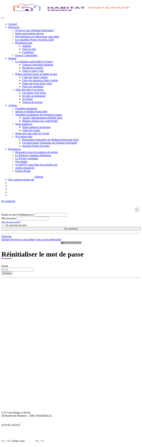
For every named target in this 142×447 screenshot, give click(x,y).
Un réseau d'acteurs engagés (23, 295)
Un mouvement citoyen (21, 292)
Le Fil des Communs (26, 158)
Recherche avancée (32, 67)
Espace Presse (23, 170)
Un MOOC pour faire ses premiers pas (36, 164)
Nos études (21, 161)
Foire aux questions (32, 86)
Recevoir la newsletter (22, 239)
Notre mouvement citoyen (29, 33)
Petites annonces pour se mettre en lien (36, 74)
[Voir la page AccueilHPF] (61, 242)
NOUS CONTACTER (105, 310)
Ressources (14, 149)
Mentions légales (10, 421)
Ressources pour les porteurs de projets (36, 152)
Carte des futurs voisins (35, 77)
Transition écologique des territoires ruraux (38, 114)
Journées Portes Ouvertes (36, 145)
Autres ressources (24, 167)
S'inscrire (6, 236)
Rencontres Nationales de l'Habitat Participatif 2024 (50, 139)
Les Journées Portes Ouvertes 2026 (34, 39)
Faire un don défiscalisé (48, 239)
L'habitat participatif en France (71, 289)
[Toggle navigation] (2, 18)
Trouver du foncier (32, 102)
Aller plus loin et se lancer (29, 89)
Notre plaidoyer (23, 124)
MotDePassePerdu (72, 242)
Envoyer (7, 273)
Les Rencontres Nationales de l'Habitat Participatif (49, 142)
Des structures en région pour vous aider (37, 36)
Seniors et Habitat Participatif (31, 111)
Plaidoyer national (18, 323)
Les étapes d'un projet (34, 92)
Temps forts (14, 326)
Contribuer (28, 52)
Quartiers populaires (26, 108)
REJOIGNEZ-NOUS (74, 310)
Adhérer (26, 45)
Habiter (12, 58)
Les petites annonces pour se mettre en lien (77, 292)
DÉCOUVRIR (16, 286)
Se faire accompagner (34, 95)
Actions (12, 105)
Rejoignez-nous (23, 42)
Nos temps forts (23, 136)
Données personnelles (34, 421)
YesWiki (29, 440)
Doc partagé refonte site (21, 179)
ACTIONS (14, 310)
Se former (27, 99)
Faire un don (29, 49)
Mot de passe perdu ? (11, 222)
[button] (8, 201)
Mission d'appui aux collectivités (40, 120)
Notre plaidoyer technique (36, 127)
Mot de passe (8, 218)
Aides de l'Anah (31, 130)
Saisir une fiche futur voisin (37, 83)
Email (4, 266)
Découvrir (13, 27)
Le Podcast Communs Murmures (33, 155)
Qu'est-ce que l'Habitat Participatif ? (34, 30)
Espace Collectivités (26, 55)
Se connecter (71, 228)
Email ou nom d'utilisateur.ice (17, 214)
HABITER (60, 286)
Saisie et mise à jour (33, 70)
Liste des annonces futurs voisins (40, 80)
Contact (97, 313)
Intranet (5, 239)
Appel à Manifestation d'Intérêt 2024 (42, 117)
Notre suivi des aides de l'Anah (32, 133)
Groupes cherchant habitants (37, 64)
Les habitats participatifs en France (34, 61)
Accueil (12, 24)
